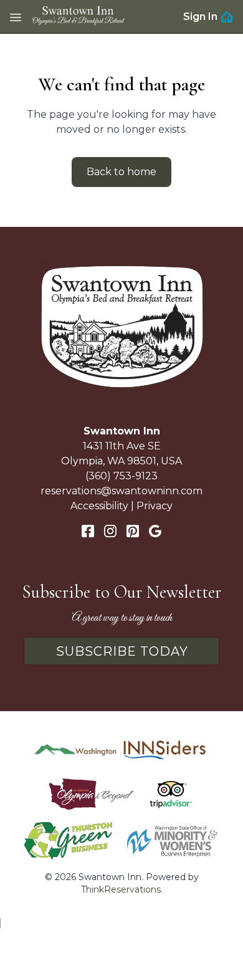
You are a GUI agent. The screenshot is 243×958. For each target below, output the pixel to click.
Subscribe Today (122, 651)
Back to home (121, 172)
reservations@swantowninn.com (121, 491)
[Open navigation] (15, 17)
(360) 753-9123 (121, 476)
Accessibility (99, 506)
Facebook (88, 531)
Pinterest (132, 531)
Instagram (110, 531)
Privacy (154, 506)
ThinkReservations (121, 889)
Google (155, 531)
